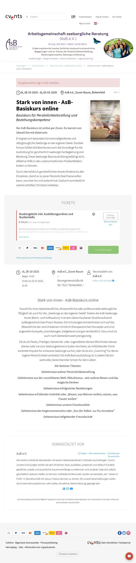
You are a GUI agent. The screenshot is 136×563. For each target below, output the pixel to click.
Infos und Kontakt (102, 280)
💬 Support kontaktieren (68, 554)
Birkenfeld (75, 285)
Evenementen (38, 65)
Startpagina (21, 65)
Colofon (10, 542)
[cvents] (13, 16)
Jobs (20, 547)
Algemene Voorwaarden (27, 542)
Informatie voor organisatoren (40, 547)
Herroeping (11, 547)
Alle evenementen (97, 453)
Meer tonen (24, 237)
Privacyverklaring (49, 542)
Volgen (83, 453)
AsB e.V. (21, 453)
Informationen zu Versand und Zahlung (34, 257)
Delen (117, 92)
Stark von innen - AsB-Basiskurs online (66, 65)
